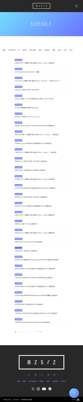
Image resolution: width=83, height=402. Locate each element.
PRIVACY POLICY (7, 399)
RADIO (24, 50)
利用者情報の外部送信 (26, 399)
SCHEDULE (55, 381)
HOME (18, 381)
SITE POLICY (16, 399)
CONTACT (63, 381)
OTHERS (46, 50)
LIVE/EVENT (12, 50)
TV (19, 50)
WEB (40, 50)
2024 (59, 50)
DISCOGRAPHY (32, 381)
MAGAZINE (32, 50)
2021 (71, 50)
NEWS (48, 381)
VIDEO (24, 381)
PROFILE (41, 381)
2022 (65, 50)
